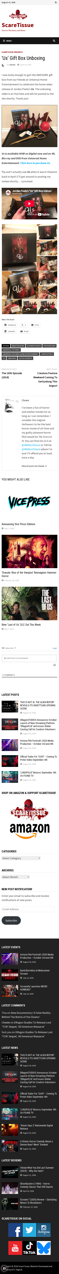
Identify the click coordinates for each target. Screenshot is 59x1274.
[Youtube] (45, 2)
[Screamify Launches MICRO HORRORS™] (10, 987)
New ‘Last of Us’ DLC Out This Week (21, 624)
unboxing (12, 358)
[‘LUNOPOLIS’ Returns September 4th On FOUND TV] (10, 773)
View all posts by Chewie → (34, 466)
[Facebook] (41, 2)
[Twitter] (48, 2)
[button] (19, 247)
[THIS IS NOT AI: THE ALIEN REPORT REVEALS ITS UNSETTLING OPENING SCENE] (10, 702)
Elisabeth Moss (34, 345)
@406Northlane (31, 445)
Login (54, 648)
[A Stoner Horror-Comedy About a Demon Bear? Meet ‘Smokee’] (10, 1142)
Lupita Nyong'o (25, 358)
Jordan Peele (47, 354)
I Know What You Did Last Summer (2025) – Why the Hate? (37, 1169)
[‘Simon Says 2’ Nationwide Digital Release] (10, 1126)
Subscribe (11, 920)
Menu (9, 40)
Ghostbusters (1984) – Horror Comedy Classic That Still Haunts (36, 1185)
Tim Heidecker (49, 345)
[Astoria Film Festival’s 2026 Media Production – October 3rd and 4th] (10, 741)
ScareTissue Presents (12, 52)
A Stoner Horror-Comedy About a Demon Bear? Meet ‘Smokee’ (36, 1143)
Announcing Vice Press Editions (18, 524)
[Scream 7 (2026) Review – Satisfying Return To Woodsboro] (10, 1200)
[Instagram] (52, 2)
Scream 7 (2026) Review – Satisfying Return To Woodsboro (38, 1201)
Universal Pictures (11, 350)
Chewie (12, 64)
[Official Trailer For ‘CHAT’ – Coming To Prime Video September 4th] (10, 757)
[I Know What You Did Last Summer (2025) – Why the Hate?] (10, 1168)
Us (4, 358)
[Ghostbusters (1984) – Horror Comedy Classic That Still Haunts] (10, 1184)
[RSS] (55, 2)
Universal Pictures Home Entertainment (20, 354)
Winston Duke (18, 345)
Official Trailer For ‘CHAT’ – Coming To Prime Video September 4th (38, 758)
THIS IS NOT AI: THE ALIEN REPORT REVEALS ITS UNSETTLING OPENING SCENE (37, 705)
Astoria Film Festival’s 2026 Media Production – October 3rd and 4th (37, 742)
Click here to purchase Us (35, 163)
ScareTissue (18, 25)
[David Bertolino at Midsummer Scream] (10, 971)
